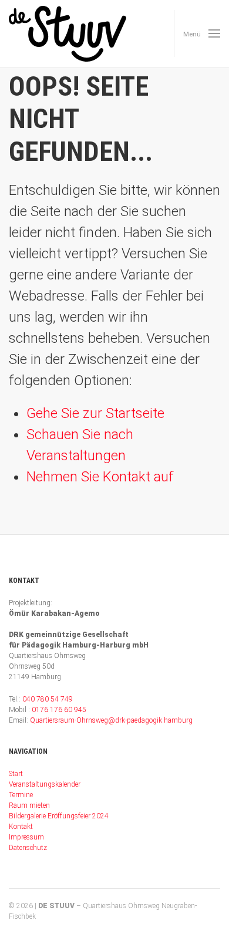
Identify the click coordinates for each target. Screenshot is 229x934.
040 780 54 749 (47, 699)
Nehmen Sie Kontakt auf (100, 476)
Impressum (26, 837)
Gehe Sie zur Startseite (95, 413)
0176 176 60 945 (59, 710)
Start (16, 774)
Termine (21, 795)
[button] (197, 33)
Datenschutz (28, 848)
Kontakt (21, 826)
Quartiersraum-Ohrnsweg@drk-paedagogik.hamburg (111, 720)
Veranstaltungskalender (44, 784)
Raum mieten (29, 805)
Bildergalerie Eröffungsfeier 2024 (59, 816)
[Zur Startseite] (67, 34)
